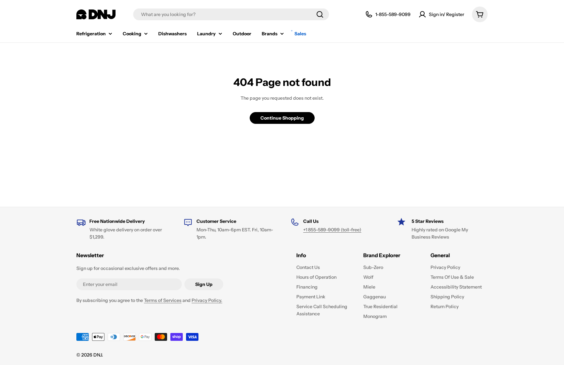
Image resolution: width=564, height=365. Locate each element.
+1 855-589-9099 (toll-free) (332, 230)
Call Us (311, 221)
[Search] (320, 14)
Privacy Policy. (207, 300)
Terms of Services (162, 300)
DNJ (97, 355)
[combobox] (231, 14)
